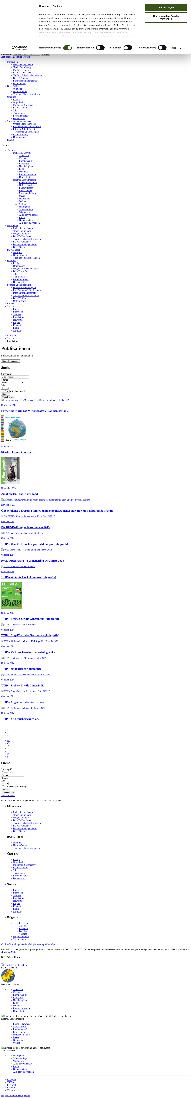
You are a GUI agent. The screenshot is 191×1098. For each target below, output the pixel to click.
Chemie (22, 158)
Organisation (19, 102)
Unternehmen (19, 137)
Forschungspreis (21, 115)
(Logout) (17, 330)
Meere (22, 196)
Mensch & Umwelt (22, 153)
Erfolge (16, 99)
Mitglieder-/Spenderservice (25, 105)
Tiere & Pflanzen (21, 204)
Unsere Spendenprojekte (24, 124)
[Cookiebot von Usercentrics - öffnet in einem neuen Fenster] (19, 48)
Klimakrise (24, 163)
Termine (17, 314)
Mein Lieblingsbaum (23, 64)
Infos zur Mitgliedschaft (24, 129)
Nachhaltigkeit (26, 166)
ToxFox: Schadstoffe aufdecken (28, 75)
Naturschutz (24, 198)
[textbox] (26, 53)
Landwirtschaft (26, 188)
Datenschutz (19, 118)
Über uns (11, 97)
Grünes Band (25, 185)
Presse (16, 309)
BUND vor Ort (20, 107)
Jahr (3, 385)
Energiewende (26, 161)
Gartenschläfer (26, 220)
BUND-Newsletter (22, 72)
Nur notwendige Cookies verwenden (166, 17)
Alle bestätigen (166, 7)
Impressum (18, 311)
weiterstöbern (21, 965)
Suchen (45, 54)
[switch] (100, 47)
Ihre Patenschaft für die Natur (27, 126)
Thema (4, 379)
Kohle (22, 169)
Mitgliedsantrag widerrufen (42, 944)
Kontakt (17, 325)
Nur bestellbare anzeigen (16, 391)
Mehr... (14, 952)
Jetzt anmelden (8, 795)
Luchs (22, 217)
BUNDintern (19, 83)
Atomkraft (24, 155)
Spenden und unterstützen (19, 121)
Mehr (174, 48)
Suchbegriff (6, 54)
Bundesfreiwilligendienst (25, 80)
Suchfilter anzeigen (10, 361)
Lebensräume (25, 190)
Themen (11, 150)
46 (8, 746)
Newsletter (18, 319)
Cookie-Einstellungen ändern (15, 944)
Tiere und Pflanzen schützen (26, 94)
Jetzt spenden (7, 56)
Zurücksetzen (8, 397)
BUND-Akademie (22, 78)
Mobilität (23, 171)
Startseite (11, 335)
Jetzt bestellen (7, 965)
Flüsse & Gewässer (28, 182)
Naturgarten (24, 206)
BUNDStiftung (20, 134)
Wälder (22, 201)
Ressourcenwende (27, 174)
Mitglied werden (22, 56)
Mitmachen (12, 62)
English (10, 140)
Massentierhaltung (27, 193)
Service (10, 306)
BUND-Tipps (13, 86)
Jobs (15, 110)
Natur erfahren (20, 91)
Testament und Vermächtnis (26, 132)
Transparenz (19, 113)
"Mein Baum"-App (22, 67)
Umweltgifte (25, 177)
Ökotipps (17, 89)
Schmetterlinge (26, 209)
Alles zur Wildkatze (28, 214)
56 (8, 754)
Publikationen (19, 317)
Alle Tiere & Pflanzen (29, 223)
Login (16, 328)
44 (8, 740)
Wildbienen (24, 212)
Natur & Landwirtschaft (24, 179)
